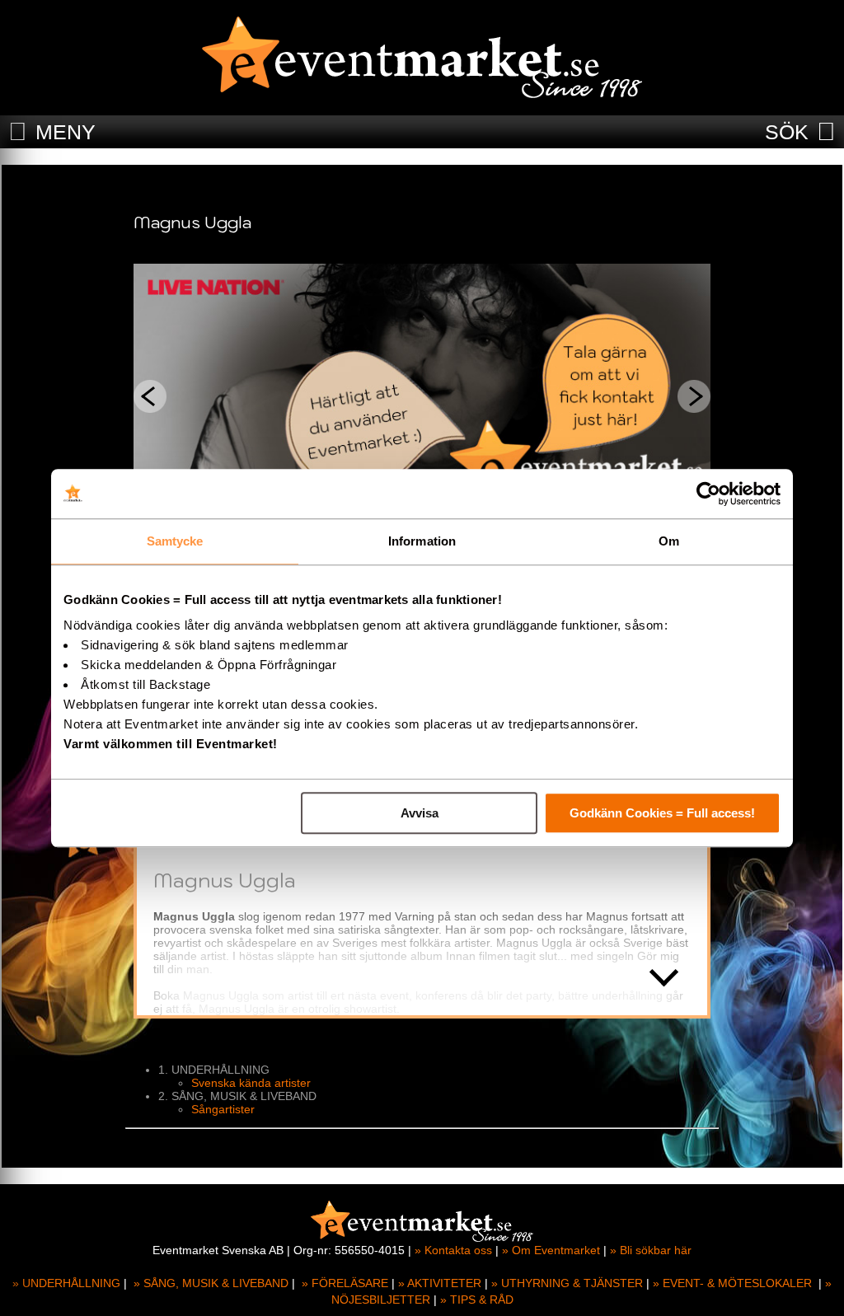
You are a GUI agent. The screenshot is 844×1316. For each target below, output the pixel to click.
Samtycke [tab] (175, 541)
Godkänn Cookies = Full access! (662, 813)
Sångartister (223, 1109)
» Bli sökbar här (651, 1250)
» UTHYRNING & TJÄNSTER (567, 1283)
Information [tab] (422, 541)
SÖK (787, 131)
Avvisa (419, 813)
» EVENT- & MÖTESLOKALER (732, 1283)
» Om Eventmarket (551, 1250)
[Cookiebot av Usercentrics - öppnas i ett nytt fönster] (708, 493)
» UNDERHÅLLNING (66, 1283)
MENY (65, 131)
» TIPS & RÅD (476, 1299)
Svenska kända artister (251, 1082)
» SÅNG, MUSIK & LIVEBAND (211, 1283)
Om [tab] (669, 541)
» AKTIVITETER (439, 1283)
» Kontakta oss (453, 1250)
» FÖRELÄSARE (345, 1283)
